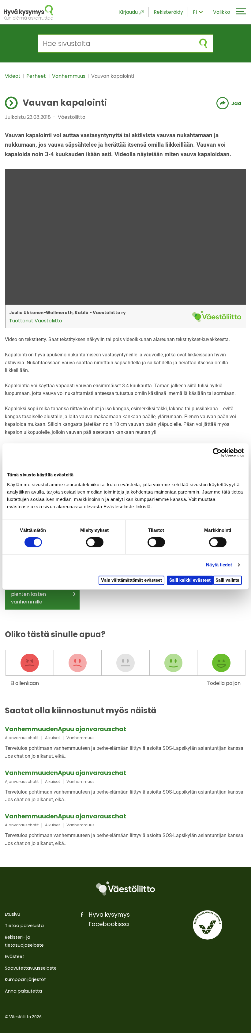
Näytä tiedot (219, 564)
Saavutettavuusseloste (31, 968)
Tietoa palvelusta (24, 925)
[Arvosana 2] (78, 663)
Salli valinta (227, 580)
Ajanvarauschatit (22, 737)
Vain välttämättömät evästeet (131, 580)
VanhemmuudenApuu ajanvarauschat (65, 729)
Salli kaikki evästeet (190, 580)
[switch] (94, 542)
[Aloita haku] (203, 43)
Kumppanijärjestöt (25, 979)
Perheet (36, 76)
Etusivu (12, 914)
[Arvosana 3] (125, 663)
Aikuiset (52, 737)
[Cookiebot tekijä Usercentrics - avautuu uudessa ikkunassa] (217, 452)
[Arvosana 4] (173, 663)
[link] (125, 743)
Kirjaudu (128, 12)
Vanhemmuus (69, 76)
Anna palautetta (23, 991)
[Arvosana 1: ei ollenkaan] (30, 663)
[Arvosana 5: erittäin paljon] (221, 663)
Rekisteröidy (168, 12)
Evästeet (14, 956)
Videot (13, 76)
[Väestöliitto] (125, 888)
